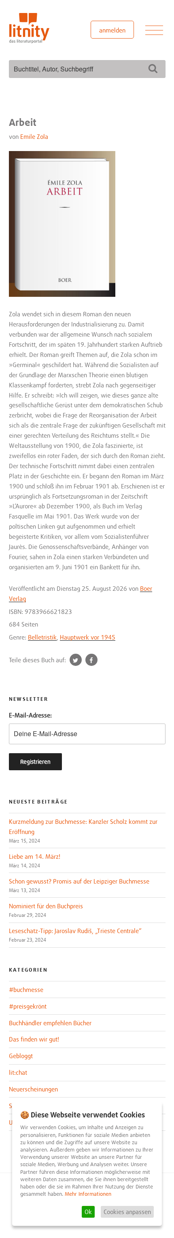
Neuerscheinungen (33, 1089)
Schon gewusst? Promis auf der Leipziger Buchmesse (79, 881)
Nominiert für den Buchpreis (46, 906)
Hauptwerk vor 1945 (87, 637)
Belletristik (42, 637)
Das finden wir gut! (34, 1039)
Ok (88, 1211)
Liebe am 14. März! (34, 856)
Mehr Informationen (88, 1194)
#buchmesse (26, 989)
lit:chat (18, 1072)
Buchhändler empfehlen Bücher (50, 1022)
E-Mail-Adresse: (30, 715)
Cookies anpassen (127, 1211)
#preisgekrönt (28, 1006)
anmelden (112, 30)
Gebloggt (21, 1055)
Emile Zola (34, 136)
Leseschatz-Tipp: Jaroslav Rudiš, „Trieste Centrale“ (75, 930)
